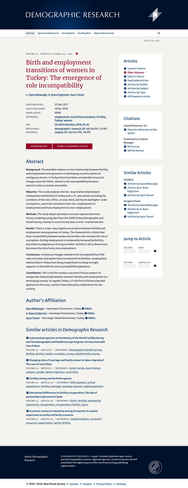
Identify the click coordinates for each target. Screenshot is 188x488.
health (49, 353)
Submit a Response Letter (72, 146)
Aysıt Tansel (77, 94)
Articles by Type (136, 92)
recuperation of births (68, 404)
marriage (56, 386)
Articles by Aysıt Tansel (140, 195)
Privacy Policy (104, 483)
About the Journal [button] (104, 33)
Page (141, 248)
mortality (59, 353)
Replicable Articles (137, 80)
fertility (101, 116)
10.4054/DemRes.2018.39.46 (72, 124)
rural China (72, 372)
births (73, 400)
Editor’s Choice (135, 76)
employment (62, 116)
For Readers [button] (84, 33)
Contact (73, 483)
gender (40, 372)
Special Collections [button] (48, 33)
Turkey (59, 120)
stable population (93, 386)
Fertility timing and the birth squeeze (50, 378)
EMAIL (88, 308)
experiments (45, 422)
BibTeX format (135, 150)
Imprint (87, 483)
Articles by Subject (137, 88)
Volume (128, 248)
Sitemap (121, 483)
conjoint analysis (79, 418)
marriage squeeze (72, 386)
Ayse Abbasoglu (38, 94)
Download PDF (39, 146)
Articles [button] (30, 33)
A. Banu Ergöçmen (58, 94)
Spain (85, 404)
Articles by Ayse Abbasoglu (142, 183)
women (68, 120)
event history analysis (83, 116)
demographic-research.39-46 (72, 128)
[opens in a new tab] (155, 467)
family (57, 422)
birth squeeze (78, 382)
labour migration (55, 372)
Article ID (144, 262)
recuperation (47, 404)
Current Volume (136, 68)
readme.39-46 (63, 132)
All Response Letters (138, 96)
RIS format (133, 146)
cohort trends (76, 368)
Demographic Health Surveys (85, 349)
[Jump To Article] (155, 251)
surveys (70, 353)
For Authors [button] (68, 33)
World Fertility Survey (88, 353)
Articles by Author (137, 84)
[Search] (159, 33)
